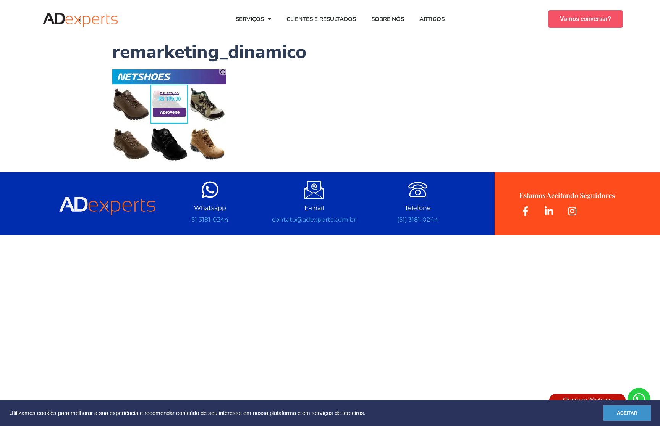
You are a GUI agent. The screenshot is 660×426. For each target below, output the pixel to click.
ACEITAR (627, 413)
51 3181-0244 (210, 219)
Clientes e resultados (321, 19)
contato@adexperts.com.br (314, 219)
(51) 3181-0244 (417, 219)
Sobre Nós (387, 19)
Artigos (432, 19)
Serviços (250, 19)
